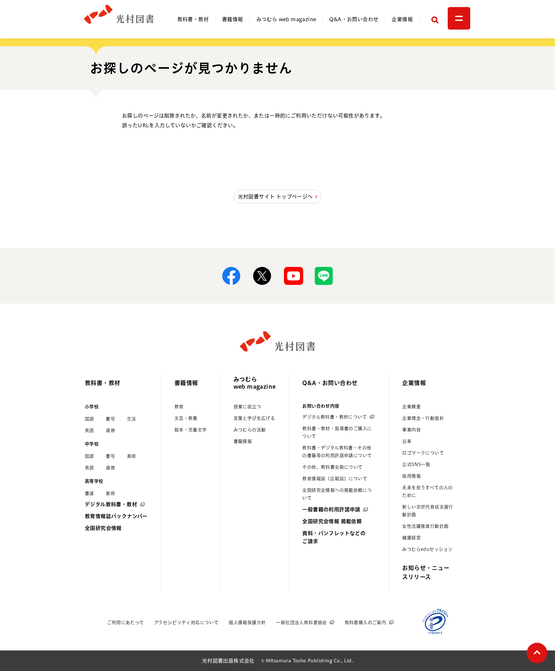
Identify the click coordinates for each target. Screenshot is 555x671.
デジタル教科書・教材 (111, 504)
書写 (110, 419)
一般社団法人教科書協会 (301, 622)
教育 (179, 406)
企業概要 (411, 406)
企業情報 (402, 19)
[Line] (324, 276)
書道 (89, 493)
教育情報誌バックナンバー (116, 516)
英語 (89, 430)
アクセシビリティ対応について (186, 622)
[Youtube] (293, 276)
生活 (131, 419)
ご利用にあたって (125, 622)
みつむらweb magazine (254, 383)
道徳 (110, 430)
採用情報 (411, 476)
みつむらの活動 (249, 430)
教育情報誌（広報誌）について (334, 478)
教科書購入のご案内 (365, 622)
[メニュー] (459, 18)
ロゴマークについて (423, 453)
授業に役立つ (247, 406)
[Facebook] (231, 276)
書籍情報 (232, 19)
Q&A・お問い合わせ (353, 19)
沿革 (406, 441)
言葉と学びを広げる (254, 418)
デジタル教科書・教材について (334, 417)
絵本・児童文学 (190, 430)
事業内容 (411, 430)
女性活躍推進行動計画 (425, 526)
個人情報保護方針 (247, 622)
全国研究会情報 (103, 528)
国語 (89, 419)
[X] (262, 276)
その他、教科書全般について (332, 467)
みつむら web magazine (286, 19)
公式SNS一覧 (416, 464)
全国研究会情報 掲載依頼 (332, 521)
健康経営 (411, 537)
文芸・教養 (186, 418)
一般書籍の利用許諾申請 (331, 509)
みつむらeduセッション (427, 549)
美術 (131, 456)
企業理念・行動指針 (423, 418)
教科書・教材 (193, 19)
